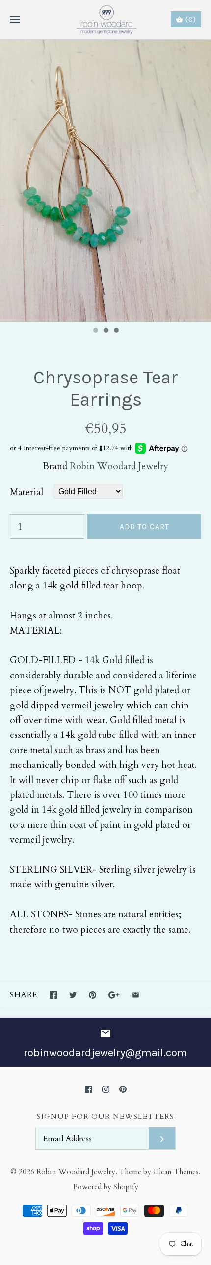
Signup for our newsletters (105, 1117)
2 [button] (105, 331)
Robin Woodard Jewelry (119, 466)
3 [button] (116, 331)
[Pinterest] (123, 1089)
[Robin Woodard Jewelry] (106, 19)
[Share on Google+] (114, 995)
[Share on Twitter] (73, 995)
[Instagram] (105, 1089)
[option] (105, 181)
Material (26, 492)
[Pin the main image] (92, 995)
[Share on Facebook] (53, 995)
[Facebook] (88, 1089)
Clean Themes (176, 1172)
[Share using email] (135, 995)
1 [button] (95, 331)
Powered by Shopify (105, 1187)
